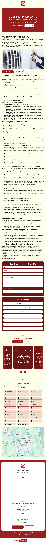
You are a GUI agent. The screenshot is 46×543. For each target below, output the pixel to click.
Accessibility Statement (28, 536)
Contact (27, 470)
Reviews (18, 474)
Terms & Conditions (19, 536)
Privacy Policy (11, 536)
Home (12, 13)
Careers (23, 472)
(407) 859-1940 (23, 515)
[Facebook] (23, 477)
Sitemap (35, 536)
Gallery (18, 472)
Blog (27, 472)
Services (18, 470)
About (23, 470)
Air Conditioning (18, 13)
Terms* (11, 288)
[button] (30, 540)
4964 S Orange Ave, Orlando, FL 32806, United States (23, 503)
